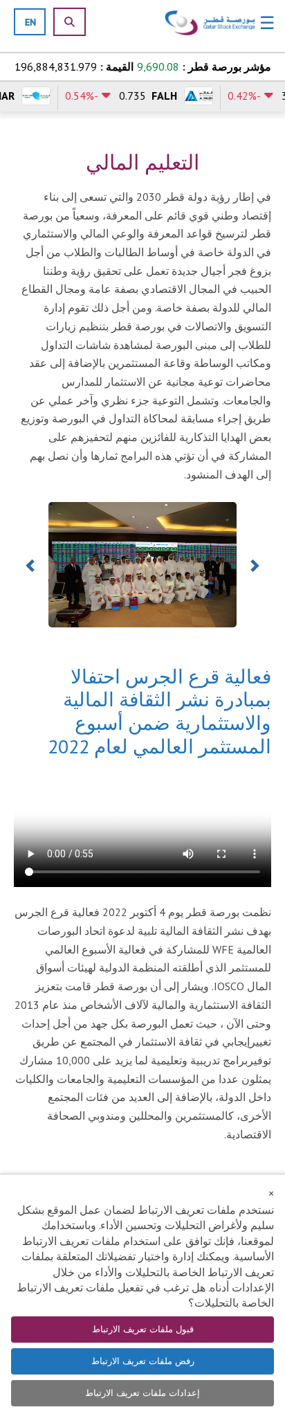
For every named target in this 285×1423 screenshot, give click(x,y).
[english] (30, 22)
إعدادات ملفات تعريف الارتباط (142, 1393)
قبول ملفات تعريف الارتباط (143, 1329)
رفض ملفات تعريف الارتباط (142, 1361)
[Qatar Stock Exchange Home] (210, 23)
